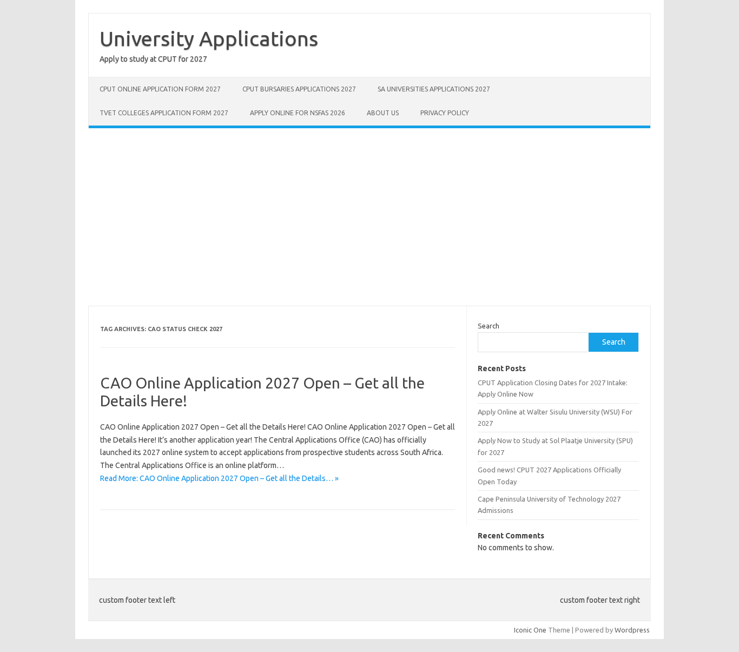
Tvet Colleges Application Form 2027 (164, 112)
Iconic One (530, 630)
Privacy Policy (444, 112)
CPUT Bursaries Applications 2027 (299, 89)
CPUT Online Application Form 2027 (160, 89)
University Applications (209, 38)
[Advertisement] (369, 217)
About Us (383, 112)
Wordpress (632, 630)
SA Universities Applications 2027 (434, 89)
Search (488, 326)
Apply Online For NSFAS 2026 (297, 112)
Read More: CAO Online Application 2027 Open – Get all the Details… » (219, 478)
